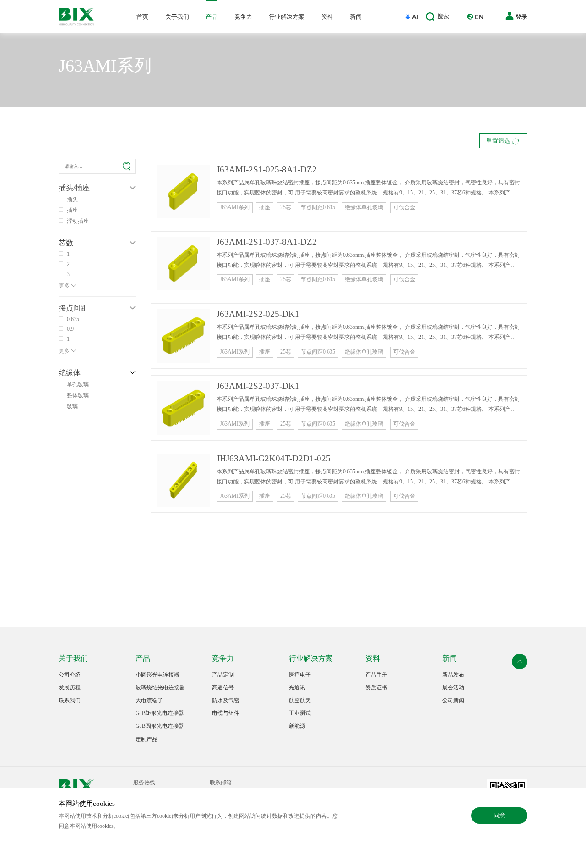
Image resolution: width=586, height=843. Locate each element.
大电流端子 (149, 701)
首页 (142, 16)
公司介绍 (70, 675)
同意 (499, 815)
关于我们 (177, 16)
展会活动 (453, 688)
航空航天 (300, 701)
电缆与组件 (225, 713)
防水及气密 (225, 701)
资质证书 (376, 688)
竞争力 (243, 16)
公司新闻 (453, 701)
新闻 (356, 16)
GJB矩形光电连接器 (160, 713)
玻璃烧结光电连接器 (160, 688)
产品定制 (223, 675)
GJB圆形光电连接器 (160, 726)
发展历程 (70, 688)
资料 (327, 16)
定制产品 (146, 740)
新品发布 (453, 675)
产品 (211, 16)
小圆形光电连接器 (157, 675)
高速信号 (223, 688)
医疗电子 (300, 675)
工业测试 (300, 713)
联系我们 (70, 701)
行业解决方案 (286, 16)
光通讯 (297, 688)
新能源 (297, 726)
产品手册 (376, 675)
